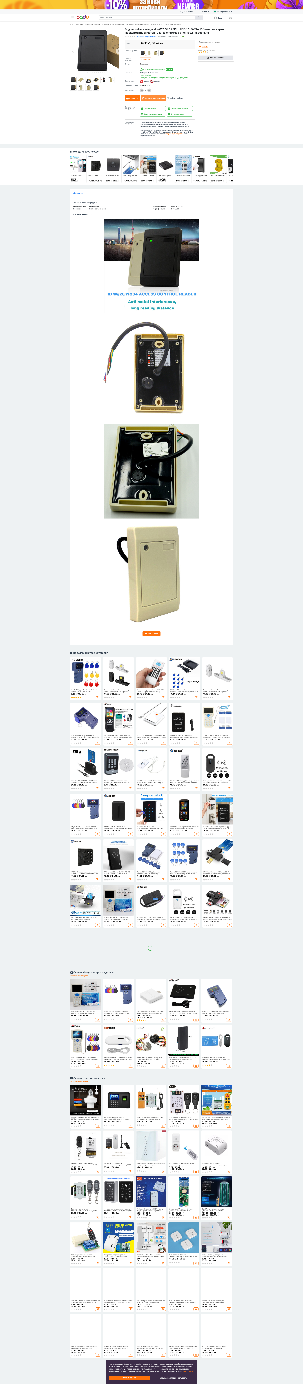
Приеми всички (129, 1378)
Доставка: (128, 73)
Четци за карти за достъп (173, 24)
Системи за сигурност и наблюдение (138, 24)
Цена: (128, 44)
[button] (73, 17)
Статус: (127, 64)
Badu (71, 24)
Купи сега (132, 98)
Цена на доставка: (131, 85)
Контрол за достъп (157, 24)
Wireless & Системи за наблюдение (113, 24)
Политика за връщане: (129, 123)
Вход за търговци (186, 12)
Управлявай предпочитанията (173, 1378)
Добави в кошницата (153, 98)
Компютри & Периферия (92, 24)
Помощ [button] (204, 12)
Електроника (79, 24)
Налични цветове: (131, 51)
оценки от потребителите (146, 36)
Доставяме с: (129, 81)
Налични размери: (128, 59)
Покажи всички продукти (79, 1119)
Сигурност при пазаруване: (130, 108)
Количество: (129, 90)
